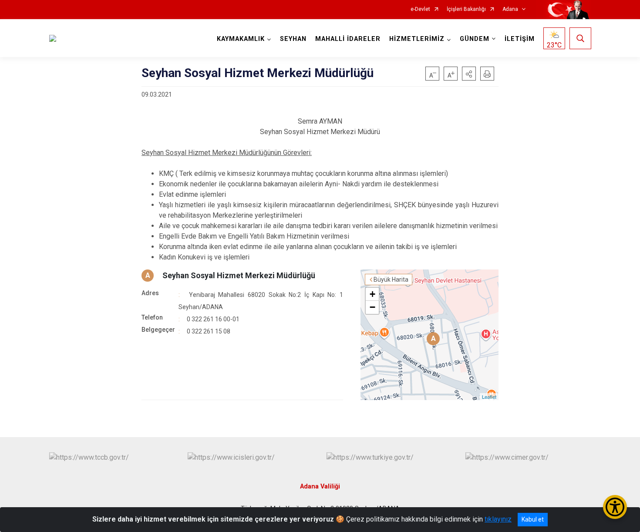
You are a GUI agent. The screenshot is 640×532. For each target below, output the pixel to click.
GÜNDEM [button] (474, 39)
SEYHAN (293, 39)
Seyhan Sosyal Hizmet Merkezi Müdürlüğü (238, 275)
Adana (510, 9)
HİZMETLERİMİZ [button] (417, 39)
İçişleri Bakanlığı (466, 9)
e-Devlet (420, 9)
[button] (469, 74)
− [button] (372, 307)
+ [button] (372, 294)
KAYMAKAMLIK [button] (241, 39)
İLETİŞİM (520, 39)
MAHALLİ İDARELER (348, 39)
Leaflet (489, 396)
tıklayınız (498, 519)
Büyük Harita (391, 279)
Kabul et (533, 519)
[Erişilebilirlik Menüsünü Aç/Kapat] (615, 507)
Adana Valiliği (320, 486)
